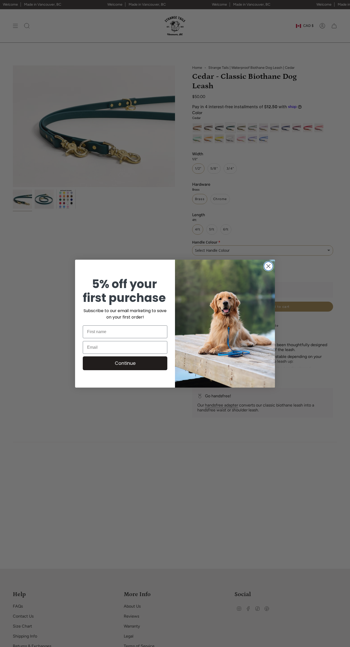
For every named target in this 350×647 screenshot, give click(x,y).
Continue (125, 363)
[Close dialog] (268, 266)
